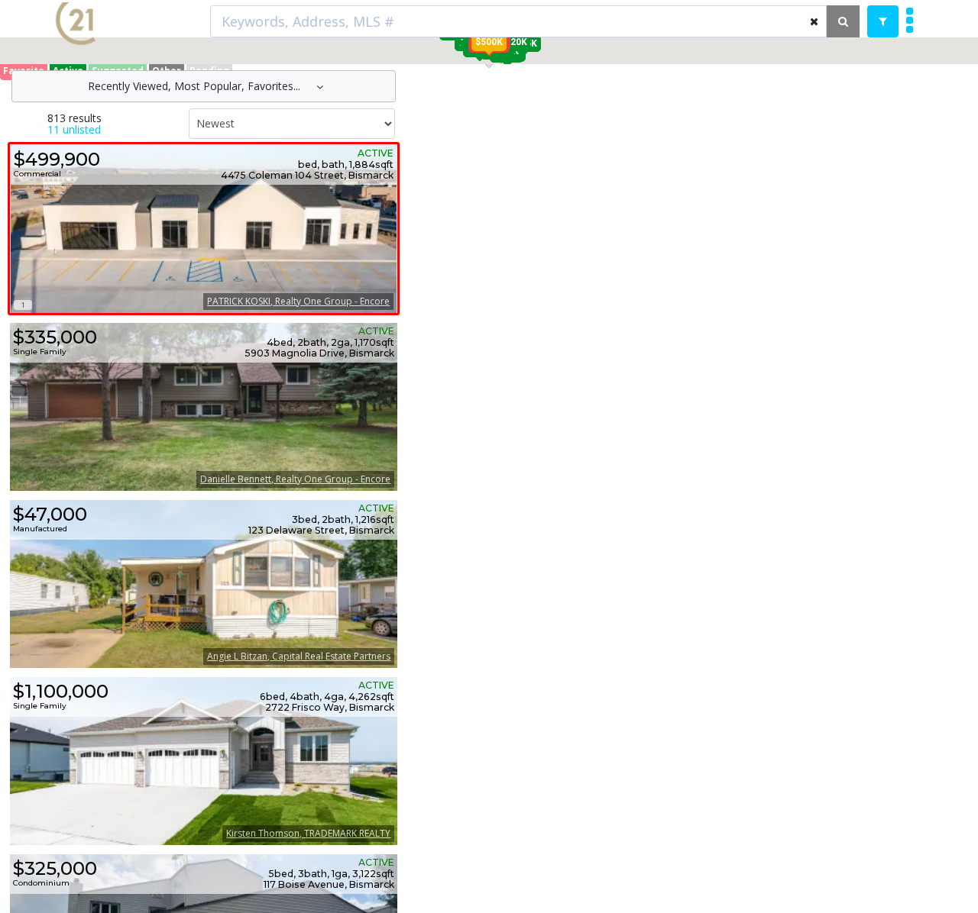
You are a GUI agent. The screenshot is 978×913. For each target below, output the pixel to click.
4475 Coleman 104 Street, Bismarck (307, 175)
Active (375, 153)
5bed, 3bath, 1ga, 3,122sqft (331, 874)
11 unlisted (74, 129)
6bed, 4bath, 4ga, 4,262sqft (327, 697)
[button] (489, 42)
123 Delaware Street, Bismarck (321, 530)
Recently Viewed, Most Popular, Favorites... (195, 86)
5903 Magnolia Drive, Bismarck (319, 353)
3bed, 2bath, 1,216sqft (343, 520)
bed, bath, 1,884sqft (345, 165)
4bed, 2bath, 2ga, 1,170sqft (330, 342)
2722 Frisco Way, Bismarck (329, 707)
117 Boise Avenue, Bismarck (329, 884)
